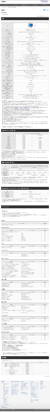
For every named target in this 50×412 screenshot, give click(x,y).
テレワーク (12, 388)
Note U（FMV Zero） (6, 393)
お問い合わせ (3, 409)
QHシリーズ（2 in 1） (6, 397)
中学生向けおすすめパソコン (15, 390)
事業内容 (41, 384)
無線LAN (9, 65)
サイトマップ (8, 409)
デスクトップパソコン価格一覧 (15, 385)
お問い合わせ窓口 (23, 386)
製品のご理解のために (5, 14)
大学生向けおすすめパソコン (15, 391)
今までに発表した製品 (4, 407)
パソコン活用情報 (23, 384)
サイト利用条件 (13, 409)
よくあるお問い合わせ (24, 385)
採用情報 (41, 388)
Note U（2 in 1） (5, 394)
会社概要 (41, 383)
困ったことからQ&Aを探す (24, 383)
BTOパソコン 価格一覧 (14, 387)
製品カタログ (3, 406)
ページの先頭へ (46, 376)
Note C (4, 395)
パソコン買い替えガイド (14, 393)
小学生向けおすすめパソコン (15, 389)
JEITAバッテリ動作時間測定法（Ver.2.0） (24, 107)
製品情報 (3, 381)
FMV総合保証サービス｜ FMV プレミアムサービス (34, 394)
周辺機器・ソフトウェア (14, 394)
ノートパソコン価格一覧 (14, 384)
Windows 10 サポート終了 (14, 392)
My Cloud (32, 381)
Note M (4, 396)
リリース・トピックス (43, 387)
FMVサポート (23, 381)
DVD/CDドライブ (7, 54)
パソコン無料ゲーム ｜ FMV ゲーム (34, 389)
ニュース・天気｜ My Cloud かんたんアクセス (35, 388)
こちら (18, 342)
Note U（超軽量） (5, 392)
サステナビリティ (42, 386)
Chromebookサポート (24, 392)
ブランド (41, 385)
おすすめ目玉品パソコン (14, 386)
